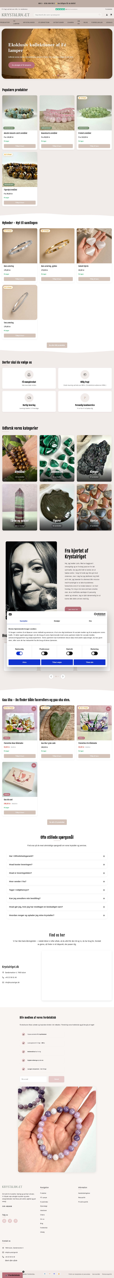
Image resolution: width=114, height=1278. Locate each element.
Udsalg (42, 1232)
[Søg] (100, 15)
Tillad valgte (57, 662)
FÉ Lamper (43, 1197)
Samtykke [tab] (23, 621)
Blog (41, 1223)
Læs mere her (73, 609)
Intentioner (43, 1210)
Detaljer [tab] (57, 621)
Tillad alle (89, 662)
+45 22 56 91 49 (11, 977)
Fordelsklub (108, 9)
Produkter (43, 1193)
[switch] (44, 653)
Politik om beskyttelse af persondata (79, 1274)
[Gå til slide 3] (58, 75)
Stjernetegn (43, 1206)
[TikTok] (16, 1221)
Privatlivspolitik (83, 1202)
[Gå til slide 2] (55, 75)
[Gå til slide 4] (60, 75)
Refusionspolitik (107, 1274)
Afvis (24, 662)
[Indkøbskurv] (111, 15)
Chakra (42, 1215)
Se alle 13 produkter (57, 822)
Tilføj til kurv (19, 146)
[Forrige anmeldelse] (51, 676)
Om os (42, 1219)
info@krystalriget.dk (12, 982)
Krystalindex (44, 1202)
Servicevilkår (96, 1274)
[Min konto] (107, 15)
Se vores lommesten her (19, 64)
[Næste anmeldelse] (63, 676)
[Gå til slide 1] (53, 75)
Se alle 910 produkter (57, 345)
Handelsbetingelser (84, 1193)
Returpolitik (81, 1197)
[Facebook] (10, 1221)
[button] (5, 22)
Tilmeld (56, 1079)
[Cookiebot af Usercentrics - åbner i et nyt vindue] (95, 614)
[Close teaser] (23, 1272)
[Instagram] (4, 1221)
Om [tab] (90, 621)
